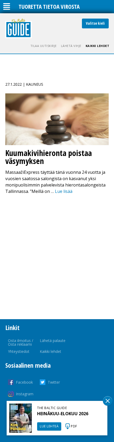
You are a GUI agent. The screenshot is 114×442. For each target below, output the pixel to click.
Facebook (24, 382)
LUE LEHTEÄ (49, 426)
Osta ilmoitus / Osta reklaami (20, 342)
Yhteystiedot (18, 351)
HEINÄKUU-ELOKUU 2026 (62, 414)
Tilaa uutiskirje (43, 46)
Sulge (107, 401)
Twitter (54, 382)
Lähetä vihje (71, 46)
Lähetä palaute (52, 340)
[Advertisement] (57, 257)
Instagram (24, 393)
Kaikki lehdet (97, 46)
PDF (74, 426)
